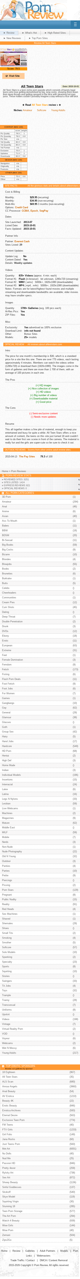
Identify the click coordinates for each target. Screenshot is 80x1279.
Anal (4, 506)
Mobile (5, 837)
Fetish (5, 669)
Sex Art (6, 1177)
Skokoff (6, 1192)
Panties (6, 866)
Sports (5, 966)
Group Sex (8, 731)
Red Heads (8, 909)
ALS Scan (7, 1081)
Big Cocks (7, 549)
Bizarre (6, 554)
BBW (5, 530)
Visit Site (14, 75)
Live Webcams (10, 808)
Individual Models (11, 775)
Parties (6, 870)
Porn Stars (8, 890)
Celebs (5, 588)
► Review (8, 32)
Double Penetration (12, 621)
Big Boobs (7, 544)
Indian (5, 770)
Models (64, 1250)
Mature (5, 822)
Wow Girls (7, 1225)
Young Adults (58, 110)
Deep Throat (8, 616)
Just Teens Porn (11, 1144)
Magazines (8, 818)
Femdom (7, 664)
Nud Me (6, 1158)
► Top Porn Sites (38, 38)
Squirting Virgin (10, 1201)
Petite (5, 875)
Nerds (5, 842)
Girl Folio (7, 1134)
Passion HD (8, 1163)
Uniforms (7, 1009)
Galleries (30, 1250)
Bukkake (7, 578)
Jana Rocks (8, 1139)
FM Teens (7, 1124)
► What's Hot (29, 32)
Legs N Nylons (10, 798)
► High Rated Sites (55, 32)
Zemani (6, 1235)
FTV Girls (7, 1129)
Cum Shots (8, 607)
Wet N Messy (9, 1048)
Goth (4, 727)
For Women (8, 693)
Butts (5, 583)
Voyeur (5, 1038)
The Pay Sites (27, 456)
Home (5, 471)
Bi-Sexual (7, 540)
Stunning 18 (8, 1206)
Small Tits (7, 933)
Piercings (7, 880)
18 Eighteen (8, 1072)
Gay (4, 707)
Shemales (7, 923)
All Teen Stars (32, 86)
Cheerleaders (9, 592)
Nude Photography (12, 851)
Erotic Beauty (9, 1105)
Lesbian (6, 803)
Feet (4, 655)
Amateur (27, 110)
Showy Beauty (10, 1182)
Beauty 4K (8, 1100)
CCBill (25, 210)
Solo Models (8, 952)
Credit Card (21, 207)
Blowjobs (7, 564)
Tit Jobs (6, 985)
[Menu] (75, 24)
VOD (4, 1033)
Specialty (7, 961)
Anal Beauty (8, 1091)
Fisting (5, 674)
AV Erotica (8, 1096)
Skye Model (8, 1196)
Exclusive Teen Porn (13, 1120)
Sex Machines (9, 913)
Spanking (7, 957)
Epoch (34, 210)
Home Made (8, 765)
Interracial (7, 784)
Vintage (6, 1024)
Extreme (6, 650)
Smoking (7, 937)
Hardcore (7, 746)
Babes (5, 525)
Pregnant (7, 894)
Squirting (7, 971)
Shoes (5, 928)
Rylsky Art (7, 1172)
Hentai (5, 755)
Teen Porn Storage (12, 1211)
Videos (5, 1019)
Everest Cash (22, 241)
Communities (9, 597)
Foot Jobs (7, 688)
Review (16, 1250)
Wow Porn (7, 1230)
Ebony (5, 635)
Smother (6, 942)
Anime (5, 511)
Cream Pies (8, 602)
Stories (6, 976)
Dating (5, 612)
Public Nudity (9, 899)
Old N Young (9, 856)
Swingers (7, 981)
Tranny (5, 1000)
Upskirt (6, 1014)
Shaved (6, 918)
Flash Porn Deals (11, 679)
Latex (5, 789)
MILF (5, 832)
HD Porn (6, 751)
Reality (5, 904)
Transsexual (8, 1005)
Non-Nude (7, 846)
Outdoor (6, 861)
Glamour (6, 717)
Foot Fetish (8, 683)
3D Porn (6, 496)
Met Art (6, 1148)
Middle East (8, 827)
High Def (6, 760)
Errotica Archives (11, 1110)
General (6, 712)
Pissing (6, 885)
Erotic (5, 640)
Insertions (7, 779)
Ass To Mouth (9, 520)
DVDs (5, 631)
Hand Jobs (8, 741)
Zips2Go (6, 1240)
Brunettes (7, 573)
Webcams (7, 1043)
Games (6, 698)
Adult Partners (47, 1250)
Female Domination (12, 659)
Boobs (5, 568)
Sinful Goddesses (11, 1187)
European (7, 645)
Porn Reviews (18, 471)
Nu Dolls (6, 1153)
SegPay (43, 210)
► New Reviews (12, 38)
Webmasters (43, 1255)
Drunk (5, 626)
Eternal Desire (9, 1115)
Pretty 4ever (8, 1168)
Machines (7, 813)
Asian (5, 516)
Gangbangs (8, 703)
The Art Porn (9, 1216)
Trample (6, 995)
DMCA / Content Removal (54, 1260)
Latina (5, 794)
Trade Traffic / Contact (22, 1260)
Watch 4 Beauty (11, 1220)
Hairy (5, 736)
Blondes (6, 559)
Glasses (6, 722)
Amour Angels (9, 1086)
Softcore (41, 110)
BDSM (5, 535)
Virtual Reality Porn (12, 1028)
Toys (4, 990)
